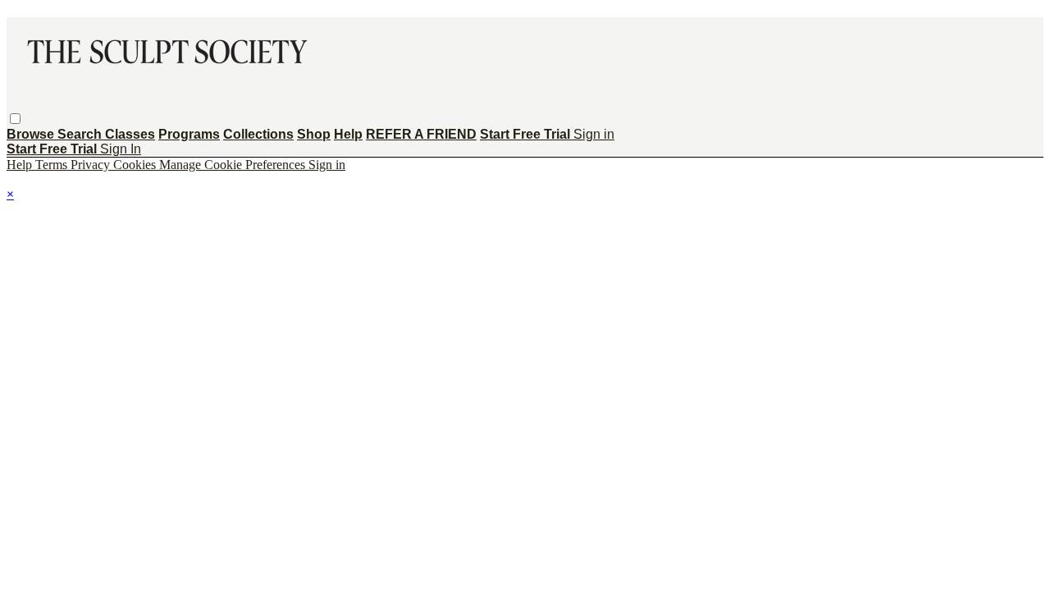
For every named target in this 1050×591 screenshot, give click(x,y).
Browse (32, 134)
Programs (189, 134)
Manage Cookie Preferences (233, 165)
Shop (314, 134)
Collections (258, 134)
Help (348, 134)
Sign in (593, 134)
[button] (15, 118)
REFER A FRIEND (421, 134)
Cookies (136, 165)
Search (81, 134)
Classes (130, 134)
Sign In (120, 149)
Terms (53, 165)
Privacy (92, 165)
